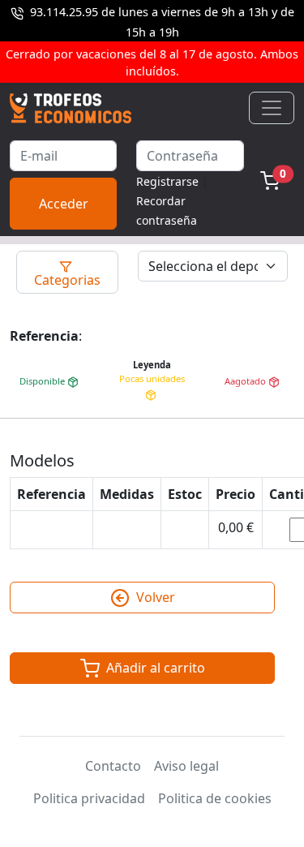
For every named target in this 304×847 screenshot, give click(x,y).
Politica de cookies (215, 798)
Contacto (113, 766)
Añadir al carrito (154, 668)
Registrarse (167, 181)
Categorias (67, 280)
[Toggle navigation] (271, 108)
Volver (154, 597)
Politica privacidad (89, 798)
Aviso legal (186, 766)
